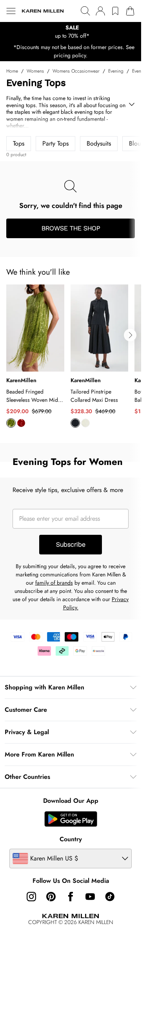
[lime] (11, 423)
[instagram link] (31, 896)
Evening (115, 71)
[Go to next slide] (130, 335)
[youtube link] (90, 896)
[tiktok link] (109, 896)
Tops (18, 143)
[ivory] (85, 423)
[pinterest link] (51, 896)
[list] (70, 32)
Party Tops (55, 143)
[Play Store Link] (70, 819)
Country (71, 839)
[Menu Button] (11, 11)
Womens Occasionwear (76, 71)
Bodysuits (99, 143)
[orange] (21, 423)
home (12, 71)
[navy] (75, 423)
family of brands (54, 583)
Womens (35, 71)
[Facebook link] (70, 896)
